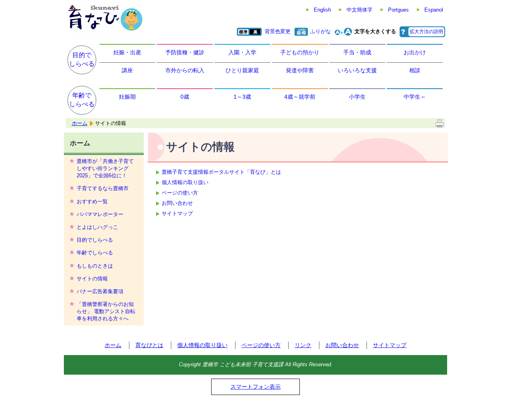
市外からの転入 (184, 70)
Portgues (398, 10)
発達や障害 (300, 70)
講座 (127, 70)
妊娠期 (127, 96)
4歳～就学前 (299, 96)
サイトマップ (177, 213)
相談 (414, 70)
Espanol (433, 10)
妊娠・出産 (127, 52)
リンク (303, 345)
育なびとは (149, 345)
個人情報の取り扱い (185, 182)
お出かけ (415, 52)
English (322, 10)
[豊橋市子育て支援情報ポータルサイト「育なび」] (105, 18)
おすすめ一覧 (92, 201)
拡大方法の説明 (426, 31)
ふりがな (320, 31)
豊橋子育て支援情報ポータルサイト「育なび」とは (221, 172)
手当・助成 (357, 52)
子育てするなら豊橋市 (103, 188)
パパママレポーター (100, 214)
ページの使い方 (180, 193)
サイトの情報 (92, 279)
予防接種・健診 (184, 52)
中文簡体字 (359, 10)
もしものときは (95, 266)
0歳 (184, 96)
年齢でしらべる (82, 99)
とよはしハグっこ (97, 227)
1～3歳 (242, 96)
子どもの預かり (299, 52)
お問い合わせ (177, 203)
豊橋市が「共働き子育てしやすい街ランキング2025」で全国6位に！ (105, 168)
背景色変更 (278, 31)
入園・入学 (242, 52)
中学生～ (415, 96)
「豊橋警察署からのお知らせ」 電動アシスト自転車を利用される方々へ (106, 311)
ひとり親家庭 (242, 70)
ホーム (79, 123)
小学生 (357, 96)
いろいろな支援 (357, 70)
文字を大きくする (375, 31)
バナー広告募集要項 (100, 291)
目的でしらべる (82, 59)
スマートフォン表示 (255, 386)
